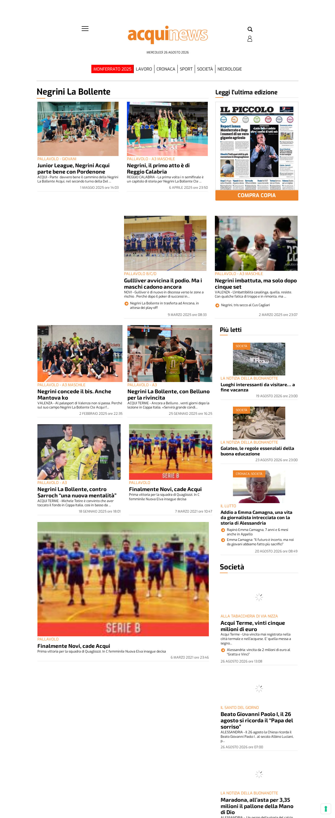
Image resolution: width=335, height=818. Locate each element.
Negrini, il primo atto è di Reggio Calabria (158, 168)
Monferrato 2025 (112, 69)
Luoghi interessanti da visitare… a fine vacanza (258, 386)
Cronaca (166, 69)
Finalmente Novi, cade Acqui (165, 489)
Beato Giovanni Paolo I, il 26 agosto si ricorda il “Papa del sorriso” (257, 720)
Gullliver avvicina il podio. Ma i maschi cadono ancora (163, 283)
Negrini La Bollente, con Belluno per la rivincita (168, 394)
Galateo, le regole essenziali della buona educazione (257, 450)
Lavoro (144, 69)
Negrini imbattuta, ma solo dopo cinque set (256, 283)
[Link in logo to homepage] (167, 37)
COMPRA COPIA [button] (257, 195)
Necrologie (229, 69)
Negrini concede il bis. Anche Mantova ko (74, 394)
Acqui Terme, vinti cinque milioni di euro (253, 625)
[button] (250, 29)
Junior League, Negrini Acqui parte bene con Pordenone (73, 168)
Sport (186, 69)
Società (205, 69)
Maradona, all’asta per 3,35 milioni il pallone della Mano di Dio (257, 805)
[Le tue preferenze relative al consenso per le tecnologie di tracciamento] (326, 809)
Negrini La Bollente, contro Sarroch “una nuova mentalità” (76, 492)
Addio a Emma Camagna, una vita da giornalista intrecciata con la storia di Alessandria (256, 517)
